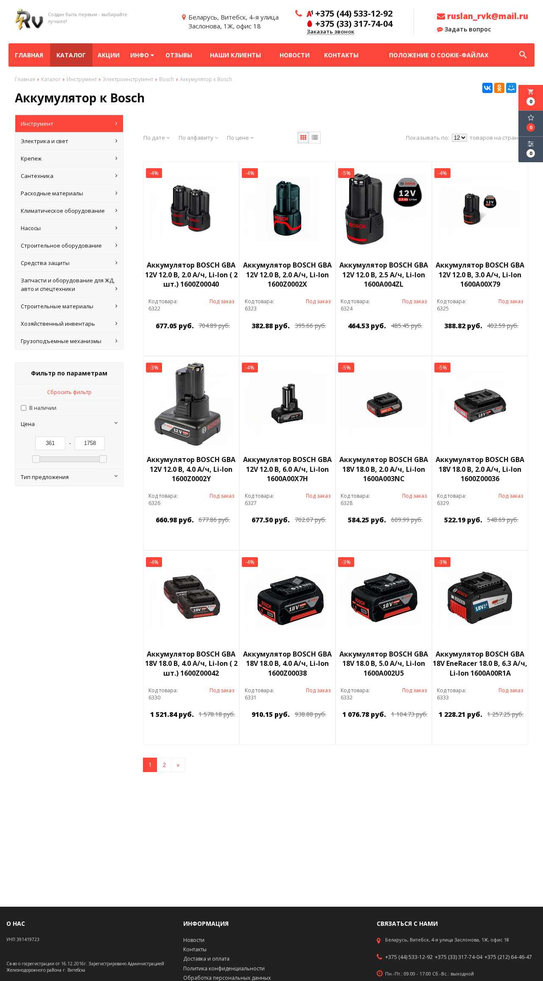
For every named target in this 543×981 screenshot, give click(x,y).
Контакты (341, 55)
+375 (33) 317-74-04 (458, 957)
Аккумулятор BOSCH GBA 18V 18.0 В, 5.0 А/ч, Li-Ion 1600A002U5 (383, 663)
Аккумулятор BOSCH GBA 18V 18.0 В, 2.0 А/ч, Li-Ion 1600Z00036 (480, 469)
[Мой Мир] (511, 88)
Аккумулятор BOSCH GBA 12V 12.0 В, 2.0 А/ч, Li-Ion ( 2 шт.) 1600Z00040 (191, 274)
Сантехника (37, 176)
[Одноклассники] (499, 88)
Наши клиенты (235, 55)
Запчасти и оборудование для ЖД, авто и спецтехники (68, 284)
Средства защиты (45, 263)
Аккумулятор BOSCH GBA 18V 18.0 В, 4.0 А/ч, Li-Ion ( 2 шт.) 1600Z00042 (191, 663)
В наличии (42, 408)
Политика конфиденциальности (224, 968)
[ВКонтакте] (487, 88)
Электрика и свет (44, 141)
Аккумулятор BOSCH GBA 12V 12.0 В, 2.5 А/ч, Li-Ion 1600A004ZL (383, 274)
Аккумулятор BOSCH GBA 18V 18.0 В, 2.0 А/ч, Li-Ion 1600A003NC (383, 469)
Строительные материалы (57, 306)
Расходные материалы (52, 193)
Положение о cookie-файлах (438, 55)
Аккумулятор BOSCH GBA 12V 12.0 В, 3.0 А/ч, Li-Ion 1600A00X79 (480, 274)
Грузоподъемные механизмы (61, 341)
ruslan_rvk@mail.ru (486, 16)
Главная (29, 55)
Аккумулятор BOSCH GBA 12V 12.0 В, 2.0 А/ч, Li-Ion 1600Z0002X (287, 274)
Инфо (140, 55)
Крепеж (31, 158)
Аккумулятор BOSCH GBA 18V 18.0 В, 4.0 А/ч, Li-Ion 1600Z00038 (287, 663)
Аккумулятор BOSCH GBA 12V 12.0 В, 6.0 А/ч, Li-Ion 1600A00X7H (287, 469)
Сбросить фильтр (69, 392)
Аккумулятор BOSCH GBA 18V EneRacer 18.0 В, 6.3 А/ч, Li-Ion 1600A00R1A (480, 663)
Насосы (31, 228)
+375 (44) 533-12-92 (409, 957)
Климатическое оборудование (63, 210)
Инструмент (37, 123)
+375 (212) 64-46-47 (508, 957)
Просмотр (213, 345)
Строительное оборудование (61, 245)
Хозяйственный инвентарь (58, 323)
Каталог (71, 55)
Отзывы (178, 55)
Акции (109, 55)
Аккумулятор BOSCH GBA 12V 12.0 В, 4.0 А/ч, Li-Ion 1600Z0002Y (191, 469)
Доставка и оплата (206, 958)
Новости (295, 55)
